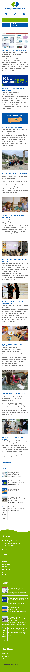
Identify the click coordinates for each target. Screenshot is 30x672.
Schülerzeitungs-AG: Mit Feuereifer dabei (14, 51)
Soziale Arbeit (6, 569)
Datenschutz (5, 656)
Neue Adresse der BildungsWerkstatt (12, 127)
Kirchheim (24, 52)
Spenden (4, 572)
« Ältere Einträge (6, 462)
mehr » (16, 593)
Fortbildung (10, 94)
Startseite (5, 559)
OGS (8, 307)
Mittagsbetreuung (7, 54)
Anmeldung (24, 24)
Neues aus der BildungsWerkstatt (11, 265)
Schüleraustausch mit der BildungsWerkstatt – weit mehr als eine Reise (15, 174)
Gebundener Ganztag (8, 443)
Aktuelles (4, 561)
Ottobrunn (16, 351)
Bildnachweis (5, 659)
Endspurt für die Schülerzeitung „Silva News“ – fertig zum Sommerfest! (15, 394)
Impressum (5, 653)
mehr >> (20, 476)
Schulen (6, 24)
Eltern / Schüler (15, 24)
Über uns (4, 567)
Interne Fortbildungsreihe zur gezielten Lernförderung (17, 507)
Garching (24, 441)
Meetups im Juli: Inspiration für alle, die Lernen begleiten (18, 481)
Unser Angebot (6, 564)
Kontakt (4, 574)
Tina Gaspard (8, 52)
